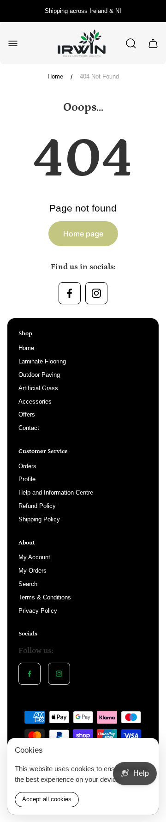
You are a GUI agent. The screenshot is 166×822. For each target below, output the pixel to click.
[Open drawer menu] (13, 43)
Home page (83, 233)
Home (55, 76)
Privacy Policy (37, 610)
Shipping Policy (39, 519)
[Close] (145, 750)
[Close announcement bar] (153, 11)
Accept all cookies (46, 799)
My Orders (32, 570)
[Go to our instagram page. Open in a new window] (96, 293)
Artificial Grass (38, 388)
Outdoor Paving (39, 374)
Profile (27, 479)
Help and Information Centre (55, 492)
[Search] (131, 43)
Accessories (35, 401)
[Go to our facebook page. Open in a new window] (70, 293)
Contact (28, 427)
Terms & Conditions (44, 597)
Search (27, 583)
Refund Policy (37, 505)
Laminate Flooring (42, 361)
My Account (34, 557)
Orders (27, 466)
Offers (26, 414)
